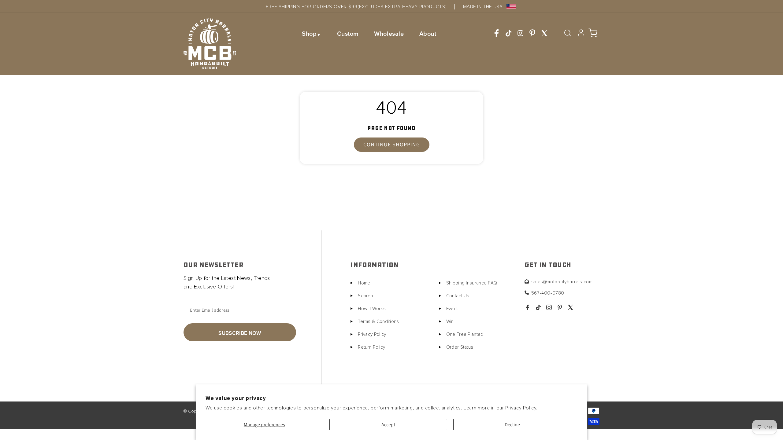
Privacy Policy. (521, 408)
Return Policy (371, 347)
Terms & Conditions (378, 321)
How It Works (372, 308)
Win (450, 321)
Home (364, 283)
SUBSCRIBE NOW (239, 333)
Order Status (459, 347)
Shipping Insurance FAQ (471, 283)
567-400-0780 (547, 293)
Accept (388, 424)
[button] (311, 33)
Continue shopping (391, 144)
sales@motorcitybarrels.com (562, 281)
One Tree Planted (465, 334)
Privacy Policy (372, 334)
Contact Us (457, 296)
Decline (512, 424)
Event (452, 308)
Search (365, 296)
